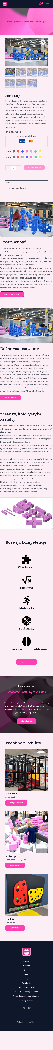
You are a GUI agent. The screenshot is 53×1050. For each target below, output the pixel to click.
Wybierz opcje (15, 865)
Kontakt (26, 966)
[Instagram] (23, 1008)
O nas (26, 970)
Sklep (26, 974)
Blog (26, 979)
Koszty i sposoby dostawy (26, 992)
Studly (34, 1022)
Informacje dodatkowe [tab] (16, 188)
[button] (43, 42)
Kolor (8, 151)
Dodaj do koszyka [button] (16, 803)
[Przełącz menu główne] (47, 4)
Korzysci (26, 961)
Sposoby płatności (27, 1000)
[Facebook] (29, 1008)
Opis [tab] (7, 182)
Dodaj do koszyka (34, 167)
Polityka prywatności (27, 987)
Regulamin (26, 983)
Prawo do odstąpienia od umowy (26, 996)
